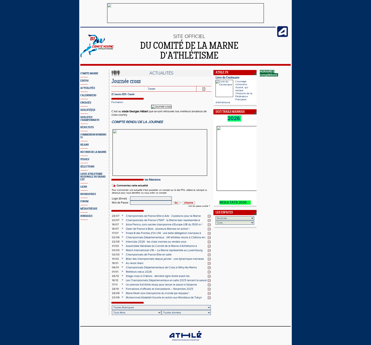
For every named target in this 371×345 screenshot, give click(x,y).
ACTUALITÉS (87, 88)
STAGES (84, 159)
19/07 (115, 224)
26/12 (115, 276)
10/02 (115, 259)
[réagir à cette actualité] (209, 216)
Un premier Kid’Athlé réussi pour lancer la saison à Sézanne (161, 284)
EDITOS (84, 80)
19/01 (115, 263)
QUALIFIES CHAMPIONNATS (89, 119)
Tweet (151, 89)
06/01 (115, 267)
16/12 (115, 280)
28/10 (115, 289)
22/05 (116, 241)
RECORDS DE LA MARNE (93, 152)
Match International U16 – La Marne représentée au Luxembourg (164, 250)
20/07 (115, 220)
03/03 (116, 250)
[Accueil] (97, 56)
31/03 (115, 246)
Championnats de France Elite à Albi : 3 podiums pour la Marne (163, 216)
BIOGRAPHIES (88, 194)
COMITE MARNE (89, 73)
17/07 (115, 233)
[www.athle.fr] (282, 36)
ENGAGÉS (85, 102)
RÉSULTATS (87, 127)
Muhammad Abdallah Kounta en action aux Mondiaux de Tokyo (164, 297)
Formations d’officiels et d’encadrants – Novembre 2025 (159, 289)
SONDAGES (86, 216)
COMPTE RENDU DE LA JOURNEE (137, 122)
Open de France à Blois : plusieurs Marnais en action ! (157, 229)
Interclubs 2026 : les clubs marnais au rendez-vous (156, 241)
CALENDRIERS (88, 95)
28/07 (115, 216)
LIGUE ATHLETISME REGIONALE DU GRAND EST (92, 177)
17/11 (114, 284)
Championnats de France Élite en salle (149, 254)
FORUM (84, 201)
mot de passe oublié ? (199, 206)
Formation (117, 102)
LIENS (83, 186)
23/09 (116, 297)
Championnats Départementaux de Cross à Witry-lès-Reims (161, 267)
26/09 (116, 293)
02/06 (116, 237)
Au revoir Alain (134, 263)
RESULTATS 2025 (235, 203)
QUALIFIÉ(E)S (87, 110)
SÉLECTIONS (87, 166)
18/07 (115, 229)
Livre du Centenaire (227, 77)
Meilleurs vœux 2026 (139, 272)
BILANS (84, 144)
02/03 (116, 254)
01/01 (115, 272)
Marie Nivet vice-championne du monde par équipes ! (157, 293)
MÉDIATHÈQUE (88, 208)
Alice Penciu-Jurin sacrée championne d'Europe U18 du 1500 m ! (164, 224)
